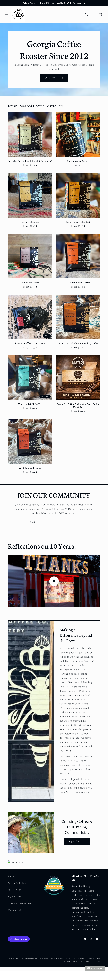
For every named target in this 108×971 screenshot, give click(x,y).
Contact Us (96, 968)
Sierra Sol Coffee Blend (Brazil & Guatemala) (30, 161)
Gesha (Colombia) (30, 221)
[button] (6, 14)
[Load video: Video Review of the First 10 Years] (54, 581)
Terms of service (93, 958)
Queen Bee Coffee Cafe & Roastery (28, 958)
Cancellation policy (92, 961)
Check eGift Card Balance (19, 903)
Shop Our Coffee (54, 78)
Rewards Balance (15, 890)
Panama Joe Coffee (30, 282)
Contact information (74, 961)
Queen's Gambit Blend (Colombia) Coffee (78, 343)
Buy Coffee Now (77, 841)
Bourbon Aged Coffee (78, 161)
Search (11, 876)
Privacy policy (79, 958)
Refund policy (65, 958)
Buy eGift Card (14, 896)
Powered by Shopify (49, 958)
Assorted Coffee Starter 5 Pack (30, 343)
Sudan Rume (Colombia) (78, 221)
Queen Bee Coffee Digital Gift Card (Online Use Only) (78, 405)
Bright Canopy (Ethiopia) (30, 467)
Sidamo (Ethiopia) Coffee (78, 282)
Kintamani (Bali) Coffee (30, 404)
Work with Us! (14, 910)
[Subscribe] (78, 522)
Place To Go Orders (17, 883)
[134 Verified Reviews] (54, 896)
